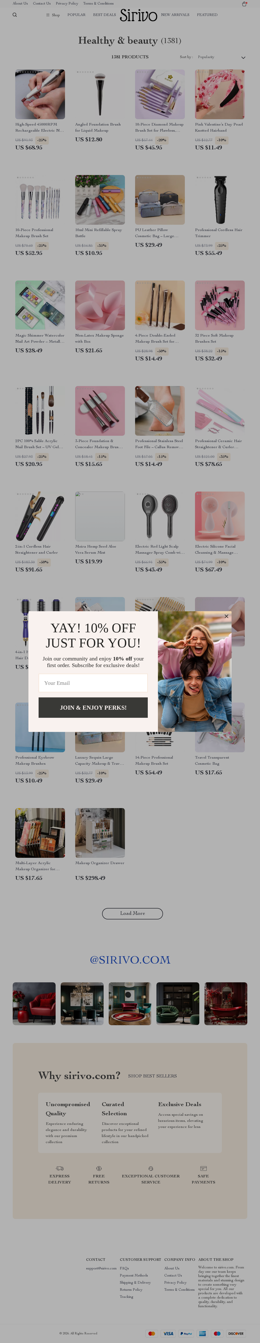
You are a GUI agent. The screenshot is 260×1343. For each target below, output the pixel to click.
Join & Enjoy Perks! (93, 707)
